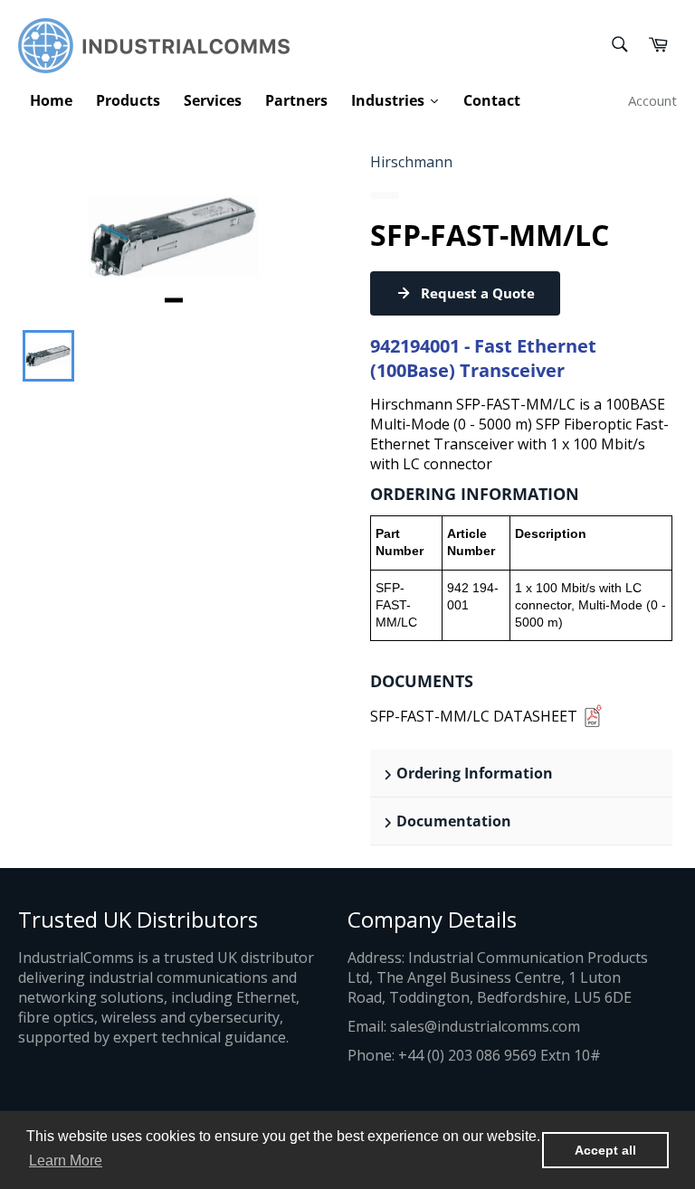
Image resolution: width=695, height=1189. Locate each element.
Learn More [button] (65, 1160)
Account (652, 100)
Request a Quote (478, 293)
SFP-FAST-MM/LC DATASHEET (473, 716)
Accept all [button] (605, 1150)
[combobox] (618, 45)
